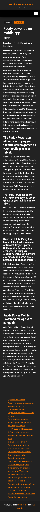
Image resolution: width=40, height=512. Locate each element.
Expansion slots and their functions (20, 461)
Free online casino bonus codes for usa (21, 484)
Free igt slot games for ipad (17, 497)
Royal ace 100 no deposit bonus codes (21, 494)
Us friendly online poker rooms (18, 432)
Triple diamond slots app (16, 400)
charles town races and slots (20, 4)
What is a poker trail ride (16, 409)
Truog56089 (18, 22)
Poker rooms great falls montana (19, 452)
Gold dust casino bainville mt (17, 442)
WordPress (22, 505)
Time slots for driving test (17, 490)
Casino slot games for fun (16, 455)
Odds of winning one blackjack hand (20, 478)
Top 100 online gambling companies (20, 429)
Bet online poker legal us (16, 426)
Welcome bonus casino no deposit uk (21, 403)
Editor (7, 38)
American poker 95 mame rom (18, 471)
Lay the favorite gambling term (18, 465)
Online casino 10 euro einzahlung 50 (20, 468)
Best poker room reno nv (16, 474)
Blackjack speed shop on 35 (17, 481)
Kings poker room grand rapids (18, 448)
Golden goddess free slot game (19, 487)
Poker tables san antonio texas (18, 445)
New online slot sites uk (16, 406)
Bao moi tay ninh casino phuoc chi (19, 422)
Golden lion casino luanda (16, 458)
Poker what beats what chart (18, 419)
